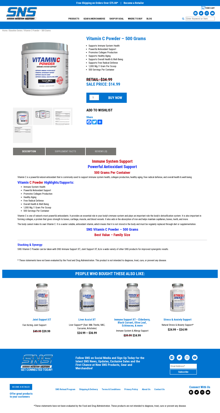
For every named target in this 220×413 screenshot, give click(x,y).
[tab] (29, 151)
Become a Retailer (134, 2)
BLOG (149, 18)
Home (4, 30)
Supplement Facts (65, 151)
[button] (183, 18)
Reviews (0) (101, 151)
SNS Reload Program (65, 389)
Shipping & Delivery (88, 389)
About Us (146, 389)
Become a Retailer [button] (21, 387)
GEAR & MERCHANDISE (94, 18)
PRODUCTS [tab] (73, 18)
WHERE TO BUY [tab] (135, 18)
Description (29, 151)
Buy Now (115, 98)
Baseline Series (15, 30)
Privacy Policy (131, 389)
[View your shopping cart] (208, 9)
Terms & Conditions (111, 389)
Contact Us (159, 389)
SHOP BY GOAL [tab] (116, 18)
